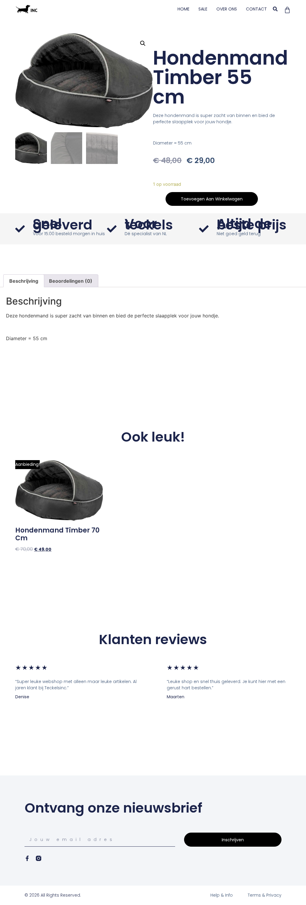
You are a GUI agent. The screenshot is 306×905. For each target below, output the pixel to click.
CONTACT (256, 9)
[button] (275, 9)
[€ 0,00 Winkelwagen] (287, 10)
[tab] (23, 281)
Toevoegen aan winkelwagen (212, 199)
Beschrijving (23, 281)
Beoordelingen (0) (70, 281)
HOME (183, 9)
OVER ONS (226, 9)
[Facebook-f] (27, 858)
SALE (202, 9)
